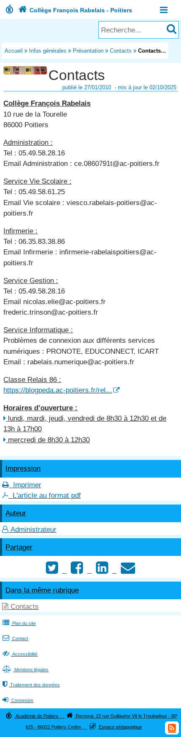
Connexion (18, 700)
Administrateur (33, 530)
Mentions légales (25, 669)
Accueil (14, 51)
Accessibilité (20, 654)
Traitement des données (31, 684)
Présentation (88, 51)
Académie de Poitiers (37, 715)
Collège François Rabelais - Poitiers (75, 10)
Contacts (121, 51)
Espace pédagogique (120, 726)
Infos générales (48, 51)
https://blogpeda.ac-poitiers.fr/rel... (57, 390)
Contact (15, 638)
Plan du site (19, 623)
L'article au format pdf (47, 495)
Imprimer (27, 485)
